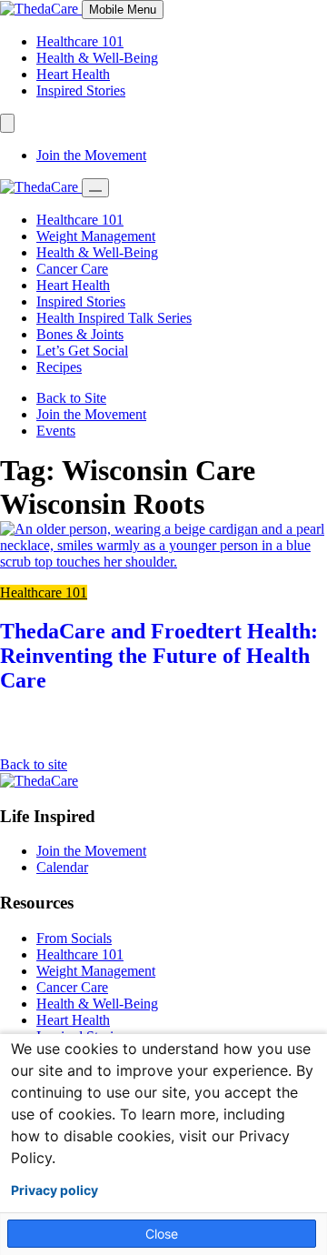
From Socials (74, 938)
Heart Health (73, 74)
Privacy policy (54, 1190)
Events (55, 430)
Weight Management (95, 236)
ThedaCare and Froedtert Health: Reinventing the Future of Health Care (159, 655)
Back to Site (71, 398)
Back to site (33, 764)
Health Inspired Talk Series (114, 318)
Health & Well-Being (97, 57)
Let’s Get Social (82, 350)
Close (161, 1233)
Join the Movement (91, 155)
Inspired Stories (80, 90)
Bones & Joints (80, 334)
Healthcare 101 (80, 41)
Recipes (59, 367)
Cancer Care (72, 268)
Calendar (62, 867)
